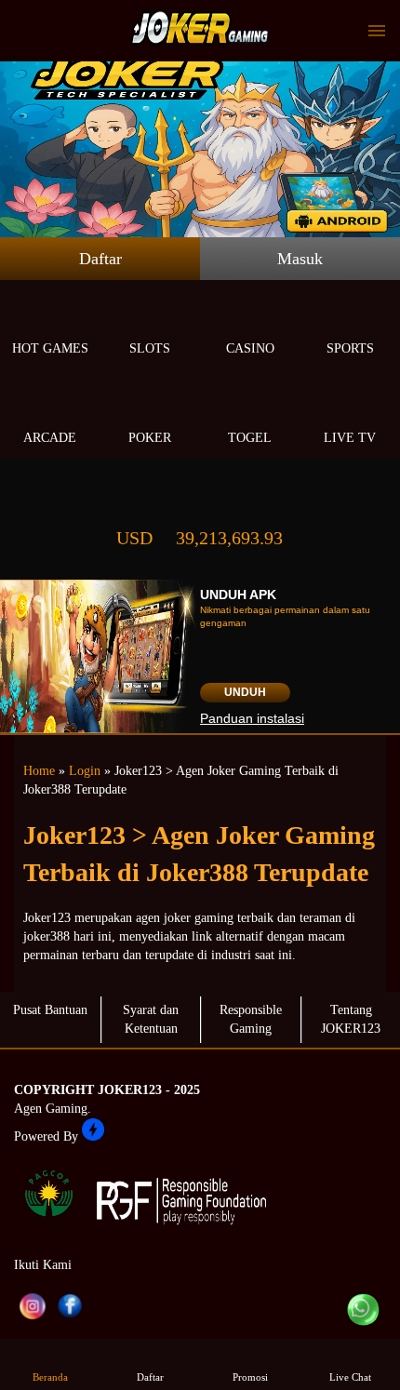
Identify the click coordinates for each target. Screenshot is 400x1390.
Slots (149, 348)
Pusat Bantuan (50, 1010)
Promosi (250, 1377)
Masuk (300, 258)
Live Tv (350, 438)
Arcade (49, 438)
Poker (149, 438)
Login (84, 771)
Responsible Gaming (251, 1019)
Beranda (50, 1377)
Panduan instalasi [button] (252, 718)
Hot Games (50, 348)
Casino (250, 348)
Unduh (245, 692)
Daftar (100, 258)
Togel (250, 438)
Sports (350, 348)
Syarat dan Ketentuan (151, 1019)
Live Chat (350, 1377)
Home (39, 771)
